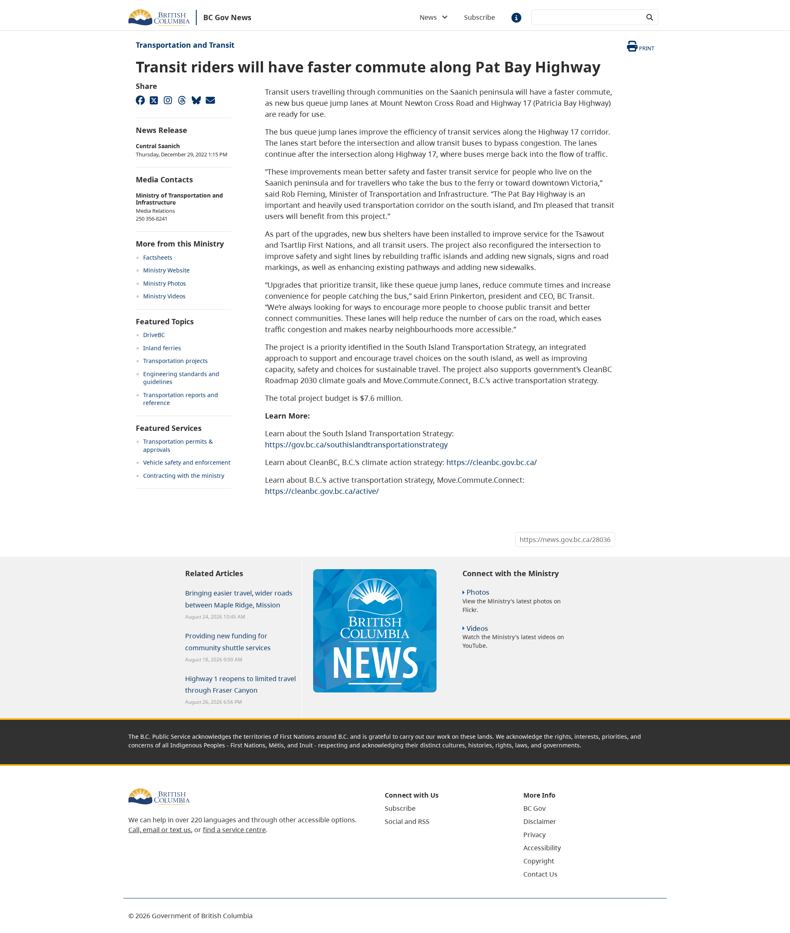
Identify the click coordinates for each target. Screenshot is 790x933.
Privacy (534, 834)
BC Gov (534, 808)
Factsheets (157, 257)
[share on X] (154, 100)
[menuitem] (444, 808)
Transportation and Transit (185, 45)
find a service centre (234, 829)
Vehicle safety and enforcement (186, 462)
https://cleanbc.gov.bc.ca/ (491, 462)
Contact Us (540, 874)
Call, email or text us (159, 829)
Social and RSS (407, 821)
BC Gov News (227, 17)
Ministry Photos (164, 283)
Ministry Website (166, 270)
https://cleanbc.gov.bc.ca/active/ (322, 491)
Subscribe (479, 17)
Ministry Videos (164, 296)
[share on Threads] (182, 100)
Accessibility (542, 847)
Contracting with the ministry (183, 475)
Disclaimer (539, 821)
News (431, 17)
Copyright (538, 861)
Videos (477, 628)
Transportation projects (175, 361)
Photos (478, 592)
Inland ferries (162, 348)
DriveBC (154, 335)
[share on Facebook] (140, 100)
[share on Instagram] (168, 100)
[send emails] (210, 100)
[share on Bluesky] (196, 100)
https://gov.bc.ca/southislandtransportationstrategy (356, 444)
